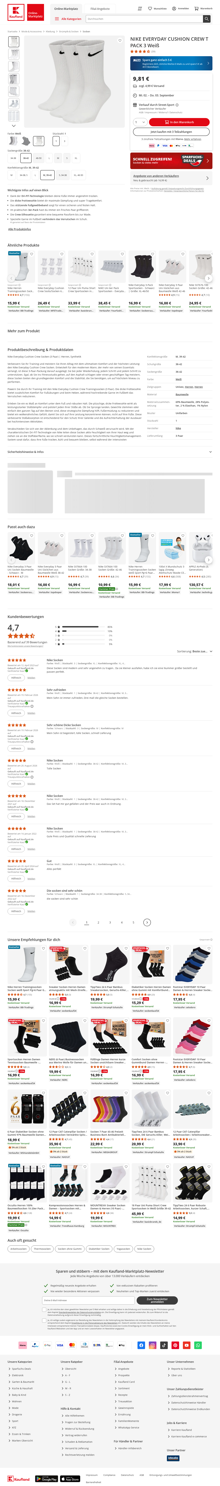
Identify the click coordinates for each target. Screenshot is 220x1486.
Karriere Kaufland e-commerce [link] (189, 1436)
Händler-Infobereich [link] (130, 1448)
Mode (15, 1408)
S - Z (67, 1394)
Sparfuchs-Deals (21, 1368)
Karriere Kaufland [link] (181, 1430)
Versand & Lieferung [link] (77, 1448)
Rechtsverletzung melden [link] (80, 1454)
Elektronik (17, 1375)
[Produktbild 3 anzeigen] (13, 66)
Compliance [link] (109, 1475)
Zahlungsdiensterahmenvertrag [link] (189, 1396)
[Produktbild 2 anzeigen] (13, 54)
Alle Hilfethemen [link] (74, 1415)
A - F (67, 1375)
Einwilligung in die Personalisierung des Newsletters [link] (95, 1323)
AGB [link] (142, 1475)
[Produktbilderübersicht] (14, 82)
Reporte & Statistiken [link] (183, 1368)
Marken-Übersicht (22, 1440)
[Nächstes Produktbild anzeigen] (13, 126)
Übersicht (70, 1368)
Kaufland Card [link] (126, 1381)
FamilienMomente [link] (128, 1421)
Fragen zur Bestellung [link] (77, 1422)
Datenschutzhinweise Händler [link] (188, 1402)
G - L (67, 1381)
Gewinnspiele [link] (126, 1408)
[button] (84, 627)
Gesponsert (13, 285)
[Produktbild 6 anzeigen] (13, 103)
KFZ (14, 1427)
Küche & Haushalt (22, 1388)
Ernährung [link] (124, 1414)
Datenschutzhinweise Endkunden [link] (190, 1409)
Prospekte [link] (124, 1375)
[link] (100, 8)
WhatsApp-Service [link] (128, 1427)
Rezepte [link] (123, 1394)
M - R (68, 1388)
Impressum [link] (92, 1475)
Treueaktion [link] (125, 1401)
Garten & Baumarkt (23, 1381)
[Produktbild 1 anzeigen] (13, 41)
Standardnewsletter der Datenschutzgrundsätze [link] (80, 1312)
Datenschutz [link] (127, 1475)
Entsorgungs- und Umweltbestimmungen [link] (171, 1475)
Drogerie (17, 1414)
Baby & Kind (19, 1394)
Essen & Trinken (21, 1434)
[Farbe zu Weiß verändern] (38, 141)
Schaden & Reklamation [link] (78, 1441)
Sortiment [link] (124, 1388)
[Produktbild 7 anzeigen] (13, 115)
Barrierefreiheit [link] (93, 1482)
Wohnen (17, 1401)
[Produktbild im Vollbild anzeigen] (74, 82)
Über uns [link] (176, 1375)
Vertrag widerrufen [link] (76, 1435)
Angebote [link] (123, 1368)
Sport (15, 1421)
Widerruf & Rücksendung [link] (79, 1428)
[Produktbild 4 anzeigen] (13, 78)
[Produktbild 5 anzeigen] (13, 91)
